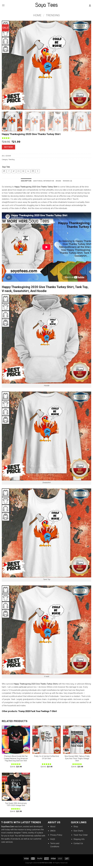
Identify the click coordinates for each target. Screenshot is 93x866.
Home (37, 15)
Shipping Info (79, 839)
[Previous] (6, 65)
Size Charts (78, 831)
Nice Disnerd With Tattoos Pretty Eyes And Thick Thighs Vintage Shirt (77, 758)
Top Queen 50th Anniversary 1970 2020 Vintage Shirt (16, 804)
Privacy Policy (56, 835)
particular (23, 687)
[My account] (90, 5)
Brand (58, 181)
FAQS (52, 839)
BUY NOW (8, 147)
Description (26, 181)
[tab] (26, 180)
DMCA (52, 831)
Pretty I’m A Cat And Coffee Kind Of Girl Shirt (46, 757)
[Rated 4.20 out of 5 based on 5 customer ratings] (46, 138)
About (52, 826)
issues (19, 190)
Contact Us (78, 843)
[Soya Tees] (6, 167)
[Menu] (3, 5)
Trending (53, 15)
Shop (76, 826)
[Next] (86, 65)
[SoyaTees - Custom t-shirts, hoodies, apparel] (46, 5)
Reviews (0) (67, 181)
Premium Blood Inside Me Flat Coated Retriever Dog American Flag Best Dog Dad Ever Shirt (16, 758)
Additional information (43, 181)
